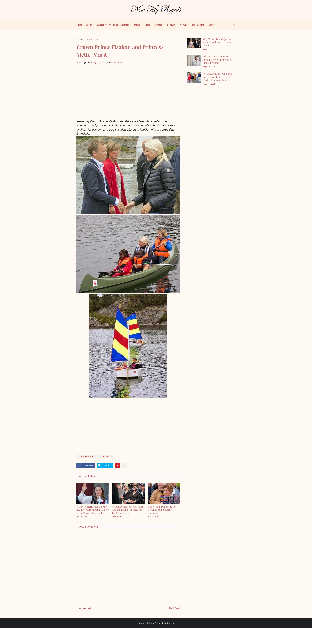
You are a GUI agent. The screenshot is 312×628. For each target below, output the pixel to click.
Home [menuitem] (79, 24)
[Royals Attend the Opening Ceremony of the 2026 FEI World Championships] (194, 77)
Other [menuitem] (211, 24)
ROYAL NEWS (105, 456)
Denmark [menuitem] (124, 24)
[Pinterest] (117, 465)
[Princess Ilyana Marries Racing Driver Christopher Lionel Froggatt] (194, 60)
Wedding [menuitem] (113, 24)
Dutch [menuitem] (137, 24)
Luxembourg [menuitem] (198, 24)
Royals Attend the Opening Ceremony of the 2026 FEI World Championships (217, 77)
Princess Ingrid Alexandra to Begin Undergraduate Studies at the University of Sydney (92, 510)
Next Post (174, 608)
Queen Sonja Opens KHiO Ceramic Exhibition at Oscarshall (162, 510)
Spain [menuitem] (147, 24)
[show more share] (124, 465)
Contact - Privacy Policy (149, 623)
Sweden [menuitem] (100, 24)
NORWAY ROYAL (91, 39)
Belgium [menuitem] (171, 24)
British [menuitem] (89, 24)
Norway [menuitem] (183, 24)
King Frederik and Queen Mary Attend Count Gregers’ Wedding (218, 42)
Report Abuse (168, 623)
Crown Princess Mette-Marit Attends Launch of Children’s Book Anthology (128, 510)
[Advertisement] (128, 92)
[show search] (232, 24)
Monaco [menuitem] (158, 24)
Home (79, 39)
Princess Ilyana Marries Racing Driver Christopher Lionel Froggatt (217, 59)
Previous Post (84, 608)
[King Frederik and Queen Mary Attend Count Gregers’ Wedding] (194, 43)
